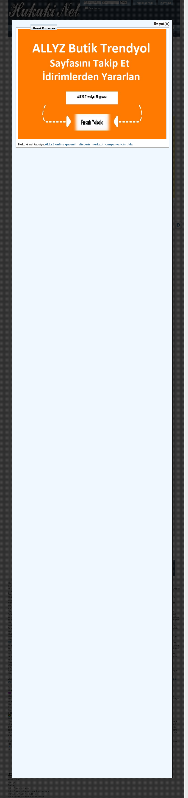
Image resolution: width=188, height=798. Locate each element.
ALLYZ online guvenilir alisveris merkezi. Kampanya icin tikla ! (89, 144)
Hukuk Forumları (44, 28)
